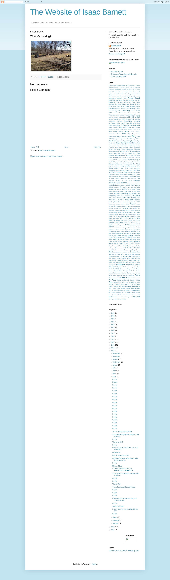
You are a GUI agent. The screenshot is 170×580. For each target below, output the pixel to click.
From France (120, 159)
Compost (119, 121)
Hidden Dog (128, 170)
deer (138, 129)
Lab (114, 191)
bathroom (112, 100)
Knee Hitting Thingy (134, 189)
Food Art (133, 155)
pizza (117, 233)
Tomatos (131, 282)
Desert (132, 131)
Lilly (126, 193)
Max (135, 200)
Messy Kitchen (120, 204)
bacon (114, 96)
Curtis (123, 125)
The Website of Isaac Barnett (78, 12)
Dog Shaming (132, 141)
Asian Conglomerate (130, 94)
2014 (113, 348)
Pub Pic (122, 239)
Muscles (128, 210)
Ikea (126, 178)
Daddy (120, 127)
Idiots (122, 178)
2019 (113, 333)
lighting (123, 193)
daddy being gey (128, 127)
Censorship (112, 115)
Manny (127, 200)
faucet (110, 153)
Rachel (120, 241)
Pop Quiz (130, 235)
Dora (138, 143)
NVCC (122, 218)
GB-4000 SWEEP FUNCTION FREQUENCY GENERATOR (122, 469)
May (114, 374)
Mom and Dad (117, 466)
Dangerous (112, 129)
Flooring (118, 155)
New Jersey (126, 214)
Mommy (133, 204)
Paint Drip (127, 222)
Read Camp (118, 244)
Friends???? (112, 159)
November (116, 356)
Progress (116, 239)
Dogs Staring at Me (123, 143)
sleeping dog (127, 256)
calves (132, 111)
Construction (128, 121)
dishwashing (112, 136)
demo (127, 132)
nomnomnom (125, 216)
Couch (118, 123)
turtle (120, 286)
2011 (113, 530)
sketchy (137, 254)
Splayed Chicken (122, 267)
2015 (113, 345)
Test (113, 278)
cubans (118, 125)
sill (130, 254)
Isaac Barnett (116, 46)
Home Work (131, 172)
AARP (123, 85)
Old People (116, 220)
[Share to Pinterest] (68, 77)
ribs (124, 245)
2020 (113, 330)
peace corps (126, 227)
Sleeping (111, 256)
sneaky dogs (112, 260)
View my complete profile (117, 54)
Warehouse (121, 290)
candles (115, 113)
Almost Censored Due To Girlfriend (130, 87)
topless (111, 284)
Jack (115, 185)
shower (114, 254)
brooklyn (132, 108)
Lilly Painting (135, 196)
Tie (136, 280)
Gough (122, 166)
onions (126, 220)
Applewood (136, 91)
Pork (135, 235)
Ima (139, 178)
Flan (134, 153)
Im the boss (132, 178)
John (116, 189)
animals (124, 89)
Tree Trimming (135, 284)
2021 (113, 328)
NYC (126, 218)
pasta (123, 225)
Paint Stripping (135, 222)
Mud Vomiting (121, 210)
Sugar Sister (118, 271)
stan (135, 267)
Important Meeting (114, 180)
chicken (111, 117)
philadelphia (136, 229)
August (115, 365)
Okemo (131, 218)
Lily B (110, 197)
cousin (130, 123)
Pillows (122, 231)
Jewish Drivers (135, 185)
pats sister (118, 227)
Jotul (119, 189)
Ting (138, 280)
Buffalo (120, 111)
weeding (133, 290)
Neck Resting (129, 212)
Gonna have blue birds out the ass (124, 487)
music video (134, 210)
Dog (134, 136)
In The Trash (127, 180)
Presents (130, 237)
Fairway (134, 151)
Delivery (121, 131)
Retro (120, 245)
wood (116, 297)
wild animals (126, 294)
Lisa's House (117, 197)
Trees (110, 286)
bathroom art (120, 100)
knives (110, 191)
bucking (115, 111)
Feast (115, 153)
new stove (133, 214)
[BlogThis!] (61, 77)
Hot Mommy (123, 174)
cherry (138, 115)
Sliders (138, 256)
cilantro (111, 119)
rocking (111, 247)
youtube (114, 299)
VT (112, 290)
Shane (138, 250)
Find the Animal (127, 153)
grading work (135, 166)
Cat (139, 113)
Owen (121, 223)
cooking (137, 121)
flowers (123, 155)
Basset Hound (134, 98)
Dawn (117, 129)
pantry (115, 225)
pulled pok (129, 239)
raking (131, 241)
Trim (114, 286)
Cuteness (136, 125)
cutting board (113, 127)
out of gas (136, 220)
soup (130, 260)
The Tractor (112, 280)
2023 (113, 322)
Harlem (117, 170)
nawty (115, 212)
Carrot (129, 113)
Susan (129, 273)
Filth (119, 153)
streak (110, 268)
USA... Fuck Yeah (114, 288)
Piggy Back (116, 231)
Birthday (137, 104)
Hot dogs (116, 174)
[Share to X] (63, 77)
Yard (134, 297)
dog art (117, 138)
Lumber (133, 197)
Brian (127, 108)
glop (110, 166)
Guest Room (118, 168)
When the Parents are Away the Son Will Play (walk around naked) (124, 293)
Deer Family (113, 131)
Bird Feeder (130, 104)
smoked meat (116, 258)
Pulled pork (136, 239)
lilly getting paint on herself (122, 195)
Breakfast (111, 108)
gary (130, 162)
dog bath (122, 138)
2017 (113, 339)
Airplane (112, 87)
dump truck (118, 147)
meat (123, 202)
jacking (123, 185)
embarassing (129, 149)
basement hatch (122, 98)
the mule (130, 278)
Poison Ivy (112, 235)
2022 (113, 325)
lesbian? (111, 193)
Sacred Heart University (132, 247)
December (116, 353)
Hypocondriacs (129, 176)
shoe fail (127, 252)
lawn (138, 191)
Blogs (110, 106)
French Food (131, 157)
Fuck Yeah (127, 159)
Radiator (125, 241)
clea (123, 119)
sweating (119, 275)
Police (122, 235)
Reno (110, 245)
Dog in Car (112, 141)
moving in (112, 208)
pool (125, 235)
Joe (121, 187)
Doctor (129, 136)
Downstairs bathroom (127, 145)
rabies (115, 241)
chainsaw (122, 115)
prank (119, 237)
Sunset (115, 273)
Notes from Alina (114, 218)
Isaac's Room (132, 183)
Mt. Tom (114, 210)
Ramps (114, 382)
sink (133, 254)
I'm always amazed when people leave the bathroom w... (125, 459)
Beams (128, 100)
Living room (126, 198)
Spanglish (132, 262)
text (116, 278)
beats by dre (135, 100)
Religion (131, 243)
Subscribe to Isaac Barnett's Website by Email (124, 551)
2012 (113, 527)
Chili (129, 117)
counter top (124, 123)
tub (117, 286)
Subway (122, 268)
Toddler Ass (117, 282)
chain (117, 115)
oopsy (130, 220)
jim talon (116, 187)
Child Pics (125, 117)
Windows (111, 297)
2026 (113, 313)
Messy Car (112, 204)
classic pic (117, 119)
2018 (113, 336)
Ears (115, 149)
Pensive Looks (135, 227)
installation (137, 180)
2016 (113, 342)
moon (138, 204)
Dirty (129, 133)
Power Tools (113, 237)
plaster (121, 233)
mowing (135, 208)
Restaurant (115, 245)
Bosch (138, 106)
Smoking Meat (125, 258)
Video (138, 288)
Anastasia (111, 89)
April (114, 377)
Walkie (116, 290)
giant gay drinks (114, 164)
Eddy (118, 149)
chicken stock (118, 117)
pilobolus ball (129, 231)
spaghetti (125, 262)
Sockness (120, 260)
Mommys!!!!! (116, 452)
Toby (110, 282)
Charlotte (132, 115)
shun (122, 254)
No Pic (118, 216)
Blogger (94, 564)
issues (111, 185)
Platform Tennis (129, 233)
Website (128, 290)
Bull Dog (126, 111)
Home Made (124, 172)
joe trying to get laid (129, 187)
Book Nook (125, 106)
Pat (126, 225)
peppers (111, 229)
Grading (127, 166)
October (115, 359)
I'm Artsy (137, 176)
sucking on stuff (130, 268)
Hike (134, 170)
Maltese (115, 200)
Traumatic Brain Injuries (121, 284)
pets (130, 229)
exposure (116, 151)
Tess (110, 278)
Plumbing (137, 233)
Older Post (97, 147)
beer (121, 102)
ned (135, 212)
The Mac (122, 277)
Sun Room (136, 271)
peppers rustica (119, 229)
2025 (113, 316)
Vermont (128, 288)
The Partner (136, 278)
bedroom (112, 102)
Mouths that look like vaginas (131, 206)
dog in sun (119, 141)
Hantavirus (112, 170)
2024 (113, 319)
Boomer (132, 106)
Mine (127, 204)
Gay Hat (134, 162)
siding (127, 254)
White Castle (117, 294)
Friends (138, 157)
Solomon (126, 260)
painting (111, 225)
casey (134, 113)
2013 (113, 351)
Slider (133, 256)
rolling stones (118, 247)
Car (126, 113)
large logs (128, 191)
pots (138, 235)
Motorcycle (112, 206)
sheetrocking (120, 252)
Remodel (137, 243)
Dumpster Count (128, 147)
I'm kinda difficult (114, 178)
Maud (132, 200)
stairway (130, 267)
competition (112, 121)
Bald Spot (119, 96)
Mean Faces (118, 202)
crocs (114, 125)
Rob (127, 245)
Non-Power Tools (135, 216)
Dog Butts (129, 138)
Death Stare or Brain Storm (128, 129)
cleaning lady (130, 119)
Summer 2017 (127, 271)
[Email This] (58, 77)
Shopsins (133, 252)
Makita (110, 200)
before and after (129, 102)
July (114, 368)
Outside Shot (113, 223)
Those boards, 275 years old (122, 431)
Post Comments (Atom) (47, 150)
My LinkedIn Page (117, 71)
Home (66, 147)
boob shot (116, 106)
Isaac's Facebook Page (118, 76)
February (116, 520)
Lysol (138, 197)
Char (127, 115)
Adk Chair (128, 85)
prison (135, 237)
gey (139, 162)
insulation (112, 183)
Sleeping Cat (118, 256)
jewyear (111, 187)
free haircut (122, 157)
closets (137, 119)
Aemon (133, 85)
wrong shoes (129, 297)
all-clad (117, 87)
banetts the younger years (131, 96)
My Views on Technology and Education (124, 74)
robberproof (132, 245)
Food (128, 155)
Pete (126, 229)
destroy (138, 131)
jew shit (128, 185)
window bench (135, 294)
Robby (138, 245)
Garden (126, 162)
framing (115, 157)
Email (123, 149)
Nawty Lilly (121, 212)
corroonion (112, 123)
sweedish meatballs (128, 275)
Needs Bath (118, 214)
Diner (118, 133)
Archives (118, 94)
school (121, 250)
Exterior (121, 151)
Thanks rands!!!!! (117, 442)
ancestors (118, 89)
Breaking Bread (120, 108)
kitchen (124, 189)
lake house (119, 191)
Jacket (119, 185)
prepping (124, 237)
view (110, 290)
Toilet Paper (125, 282)
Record (126, 243)
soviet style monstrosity (115, 262)
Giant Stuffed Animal (126, 164)
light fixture (117, 193)
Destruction (112, 133)
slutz (110, 258)
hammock (137, 168)
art (122, 94)
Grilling (111, 168)
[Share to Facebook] (66, 77)
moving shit (118, 208)
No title (114, 379)
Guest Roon (129, 168)
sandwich (111, 250)
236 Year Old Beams (115, 85)
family (138, 151)
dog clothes (136, 138)
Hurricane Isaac (120, 176)
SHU (118, 254)
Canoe (121, 113)
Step (138, 267)
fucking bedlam (118, 162)
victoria (133, 288)
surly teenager (122, 273)
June (114, 371)
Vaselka (122, 288)
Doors (134, 143)
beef (117, 102)
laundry (134, 191)
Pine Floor (136, 231)
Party (119, 225)
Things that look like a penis (125, 280)
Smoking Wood (135, 258)
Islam (138, 183)
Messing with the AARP (133, 202)
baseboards (112, 98)
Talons (137, 275)
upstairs (124, 286)
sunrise (111, 273)
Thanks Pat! (116, 484)
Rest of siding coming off (120, 455)
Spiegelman (120, 265)
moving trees (127, 208)
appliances (112, 94)
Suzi (114, 275)
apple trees (128, 91)
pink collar (112, 233)
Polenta (117, 235)
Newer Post (35, 147)
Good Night (115, 166)
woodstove (121, 297)
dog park (125, 141)
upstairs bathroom (133, 286)
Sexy (133, 250)
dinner (124, 134)
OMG (122, 220)
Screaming (127, 250)
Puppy (110, 241)
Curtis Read (129, 125)
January (115, 523)
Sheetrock (112, 252)
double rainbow (114, 145)
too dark (137, 282)
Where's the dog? (118, 506)
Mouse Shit (119, 206)
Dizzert (124, 136)
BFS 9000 (118, 104)
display (119, 136)
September (116, 362)
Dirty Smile (136, 133)
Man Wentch (121, 200)
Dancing (137, 127)
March (115, 517)
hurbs (113, 176)
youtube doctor (121, 299)
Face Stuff (128, 151)
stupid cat (116, 268)
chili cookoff (136, 117)
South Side (136, 260)
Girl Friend (136, 164)
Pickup (111, 231)
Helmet (122, 170)
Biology (124, 104)
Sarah (117, 250)
